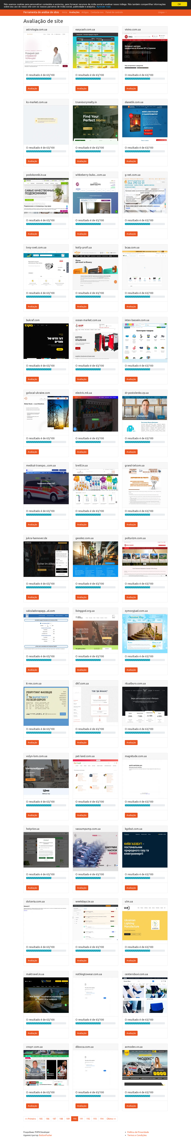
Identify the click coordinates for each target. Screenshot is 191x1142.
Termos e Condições (137, 1135)
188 (61, 1119)
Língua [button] (161, 12)
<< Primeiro (30, 1119)
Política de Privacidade (138, 1132)
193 (95, 1119)
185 (41, 1119)
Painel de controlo (114, 12)
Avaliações (74, 12)
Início (64, 12)
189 (68, 1119)
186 (47, 1119)
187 (54, 1119)
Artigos (85, 12)
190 (74, 1119)
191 (81, 1119)
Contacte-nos (97, 12)
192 (88, 1119)
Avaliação (32, 88)
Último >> (111, 1119)
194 (101, 1119)
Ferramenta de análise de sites (41, 12)
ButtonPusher (45, 1135)
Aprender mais (104, 6)
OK (179, 4)
